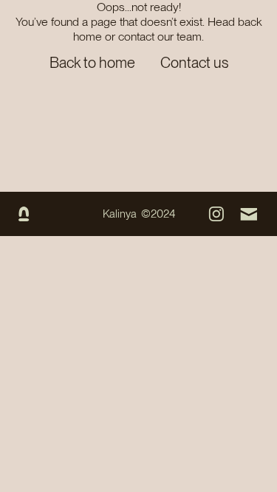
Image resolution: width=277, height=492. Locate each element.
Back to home (92, 63)
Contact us (194, 63)
